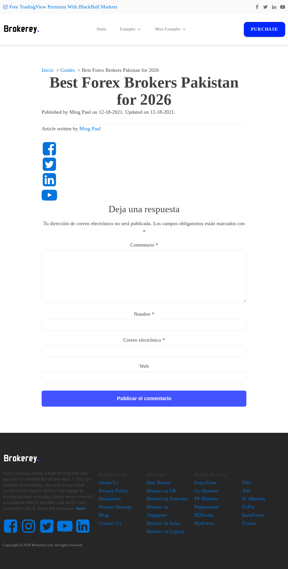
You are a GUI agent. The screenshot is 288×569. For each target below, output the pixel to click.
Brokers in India (163, 523)
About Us (108, 482)
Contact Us (110, 523)
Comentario (144, 245)
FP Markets (206, 498)
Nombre (144, 314)
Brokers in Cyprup (165, 531)
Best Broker (159, 482)
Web (144, 366)
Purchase (264, 29)
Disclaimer (110, 498)
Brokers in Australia (167, 498)
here (80, 508)
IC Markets (253, 498)
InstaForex (253, 515)
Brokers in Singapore (157, 511)
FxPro (248, 507)
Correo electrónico (144, 340)
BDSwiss (203, 515)
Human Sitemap (115, 507)
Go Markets (206, 491)
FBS (246, 482)
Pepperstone (206, 507)
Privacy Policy (114, 491)
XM (246, 491)
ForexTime (205, 482)
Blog (104, 515)
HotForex (204, 523)
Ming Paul (90, 128)
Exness (249, 523)
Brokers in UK (162, 491)
